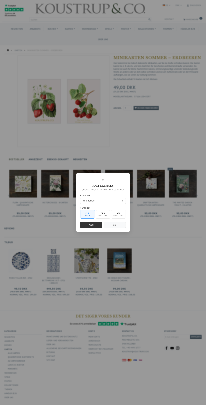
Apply (91, 225)
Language (85, 195)
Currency (85, 208)
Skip (114, 225)
